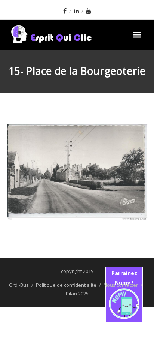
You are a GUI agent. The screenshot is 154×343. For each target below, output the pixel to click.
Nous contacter (121, 285)
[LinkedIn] (76, 11)
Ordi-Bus (19, 285)
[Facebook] (65, 11)
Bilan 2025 (77, 293)
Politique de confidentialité (66, 285)
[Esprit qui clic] (66, 35)
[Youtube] (88, 11)
